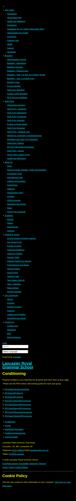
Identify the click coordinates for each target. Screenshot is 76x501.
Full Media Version (10, 464)
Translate (17, 357)
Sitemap (42, 464)
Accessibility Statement (28, 464)
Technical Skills (11, 437)
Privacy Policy (8, 467)
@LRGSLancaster (16, 454)
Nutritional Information (14, 429)
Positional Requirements (15, 433)
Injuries (8, 425)
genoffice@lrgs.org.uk (39, 450)
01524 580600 (18, 450)
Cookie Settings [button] (21, 467)
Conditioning (10, 422)
